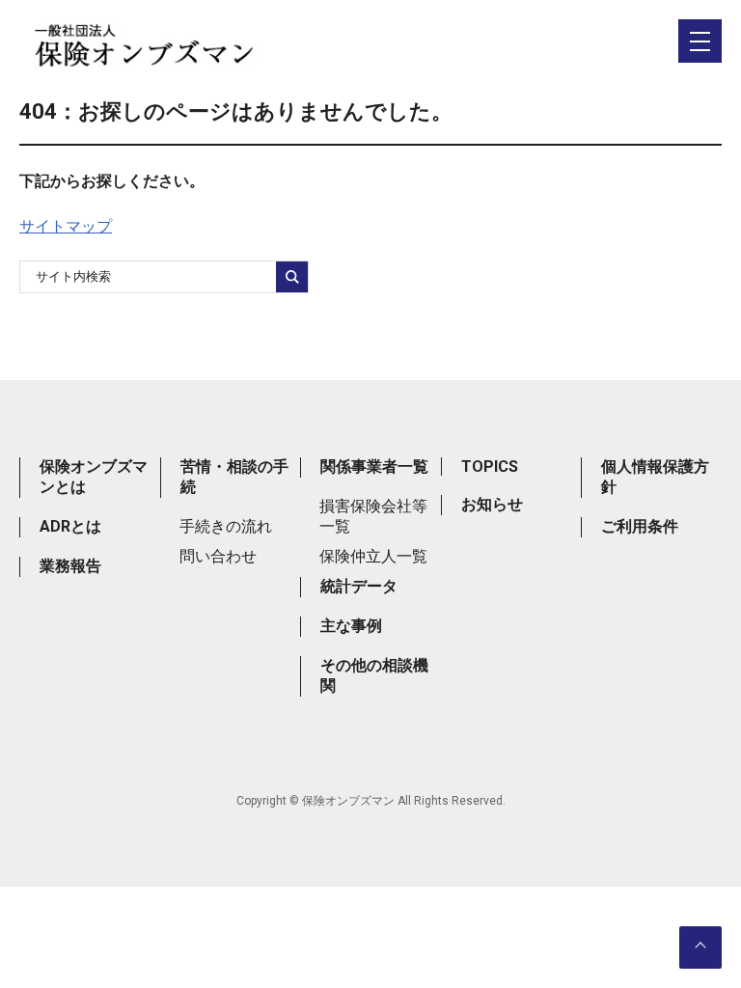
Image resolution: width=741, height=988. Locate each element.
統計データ (359, 586)
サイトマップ (65, 226)
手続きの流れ (225, 526)
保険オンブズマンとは (94, 476)
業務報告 (70, 566)
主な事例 (351, 626)
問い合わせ (218, 556)
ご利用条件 (639, 526)
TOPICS (489, 466)
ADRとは (70, 526)
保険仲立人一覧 (373, 556)
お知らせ (492, 504)
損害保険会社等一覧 (373, 516)
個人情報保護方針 (655, 476)
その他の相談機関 (374, 675)
